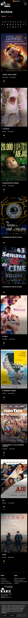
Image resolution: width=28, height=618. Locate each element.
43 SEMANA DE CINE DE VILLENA (12, 287)
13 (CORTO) (5, 129)
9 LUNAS (5, 336)
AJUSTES (3, 612)
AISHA (4, 554)
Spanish (17, 1)
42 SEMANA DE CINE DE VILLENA (12, 237)
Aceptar (4, 615)
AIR (3, 500)
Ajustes (19, 615)
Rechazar (12, 615)
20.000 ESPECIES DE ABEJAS (10, 183)
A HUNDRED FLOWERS (9, 391)
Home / (4, 16)
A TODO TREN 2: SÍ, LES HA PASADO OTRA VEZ (13, 445)
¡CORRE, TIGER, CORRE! (9, 74)
